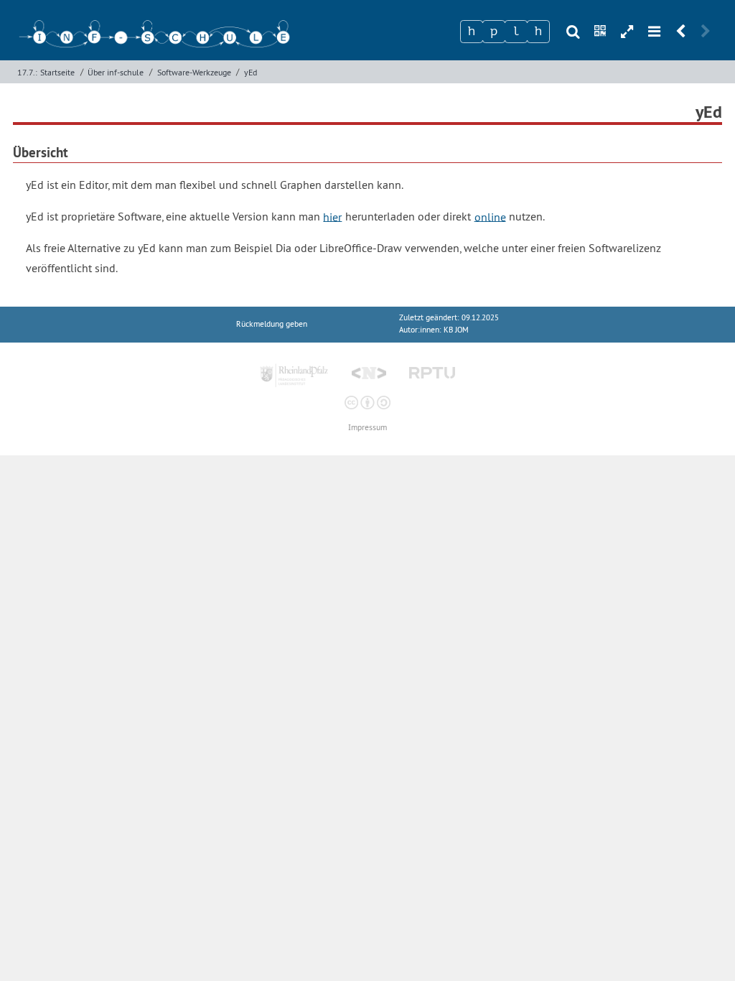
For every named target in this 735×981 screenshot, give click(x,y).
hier (332, 216)
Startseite (57, 72)
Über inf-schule (116, 72)
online (490, 216)
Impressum (367, 427)
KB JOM (456, 330)
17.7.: (27, 72)
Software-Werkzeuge (194, 72)
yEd (250, 72)
